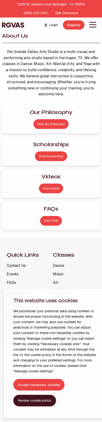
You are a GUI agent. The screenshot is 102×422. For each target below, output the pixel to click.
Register (73, 25)
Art (55, 283)
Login (53, 25)
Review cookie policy (34, 400)
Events (13, 274)
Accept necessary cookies (39, 385)
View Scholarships (51, 156)
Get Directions (66, 13)
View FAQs (51, 221)
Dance (58, 266)
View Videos (51, 188)
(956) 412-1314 (36, 13)
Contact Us (16, 266)
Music (58, 274)
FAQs (11, 283)
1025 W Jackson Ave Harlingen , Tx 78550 (51, 4)
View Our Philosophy (51, 124)
